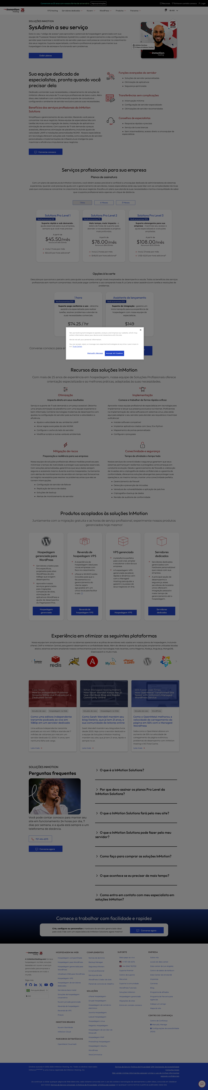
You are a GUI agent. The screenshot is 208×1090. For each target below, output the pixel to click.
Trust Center (77, 346)
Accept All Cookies (114, 353)
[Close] (140, 330)
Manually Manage (95, 353)
